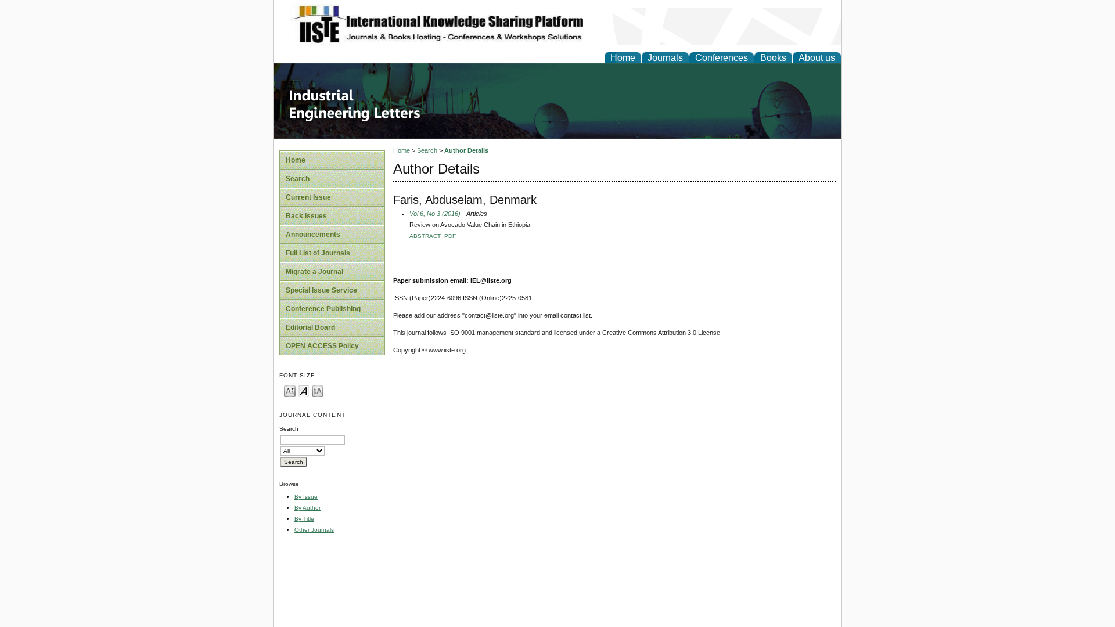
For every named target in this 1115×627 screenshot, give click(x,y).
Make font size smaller (290, 390)
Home (622, 58)
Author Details (466, 150)
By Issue (306, 496)
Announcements (313, 234)
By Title (304, 519)
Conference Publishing (323, 309)
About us (817, 58)
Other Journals (314, 530)
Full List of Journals (318, 253)
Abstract (425, 236)
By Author (307, 508)
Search (298, 179)
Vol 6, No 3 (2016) (435, 213)
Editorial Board (310, 327)
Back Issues (306, 216)
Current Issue (308, 197)
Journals (665, 58)
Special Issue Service (321, 290)
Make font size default (304, 390)
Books (773, 58)
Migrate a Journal (314, 272)
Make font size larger (317, 390)
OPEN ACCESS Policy (322, 346)
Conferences (721, 58)
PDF (450, 236)
